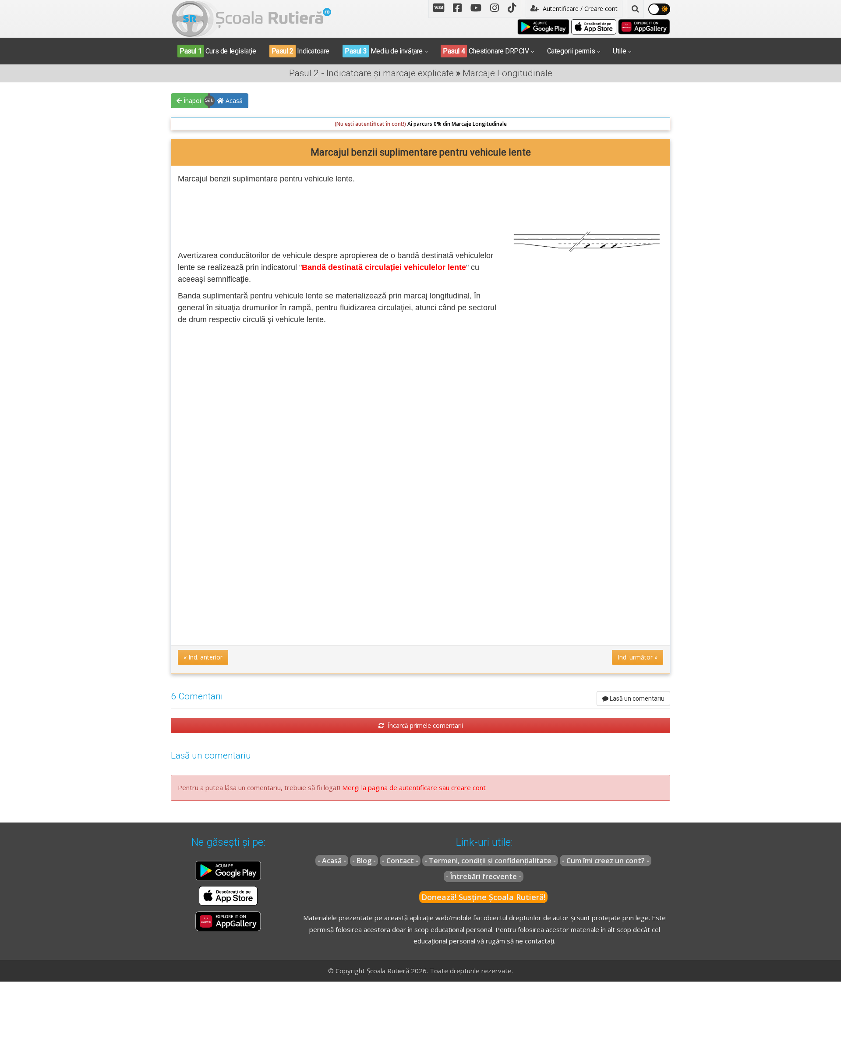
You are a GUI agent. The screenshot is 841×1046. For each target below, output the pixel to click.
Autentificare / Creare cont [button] (579, 8)
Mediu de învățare (384, 51)
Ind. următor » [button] (637, 657)
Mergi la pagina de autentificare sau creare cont (414, 787)
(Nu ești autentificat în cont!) (370, 124)
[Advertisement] (337, 216)
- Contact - (400, 860)
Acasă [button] (233, 100)
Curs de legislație (218, 51)
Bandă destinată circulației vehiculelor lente (384, 267)
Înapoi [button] (191, 100)
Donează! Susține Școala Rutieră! (483, 897)
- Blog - (364, 860)
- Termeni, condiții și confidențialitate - (490, 860)
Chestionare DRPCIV (486, 51)
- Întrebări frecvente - (483, 876)
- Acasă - (332, 860)
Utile (619, 51)
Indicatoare (300, 51)
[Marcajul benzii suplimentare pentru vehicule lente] (586, 240)
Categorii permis (571, 51)
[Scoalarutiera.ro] (251, 18)
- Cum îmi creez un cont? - (605, 860)
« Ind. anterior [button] (203, 657)
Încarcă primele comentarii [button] (424, 725)
